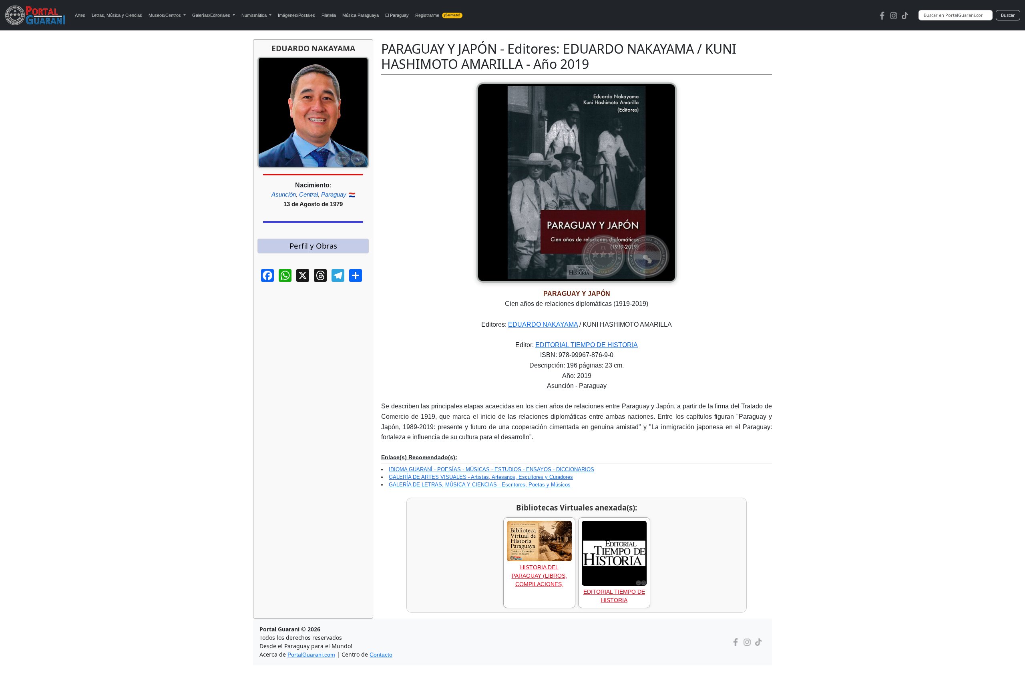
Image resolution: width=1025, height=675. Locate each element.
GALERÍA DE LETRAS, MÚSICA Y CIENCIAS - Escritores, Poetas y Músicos (480, 485)
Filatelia (329, 15)
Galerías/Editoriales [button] (211, 15)
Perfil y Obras (313, 246)
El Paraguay (397, 15)
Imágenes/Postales (296, 15)
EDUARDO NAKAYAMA (543, 324)
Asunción (283, 194)
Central (308, 194)
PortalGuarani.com (311, 654)
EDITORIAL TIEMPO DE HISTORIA (586, 345)
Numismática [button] (254, 15)
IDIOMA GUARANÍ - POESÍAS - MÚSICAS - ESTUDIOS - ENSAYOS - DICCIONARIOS (491, 469)
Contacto (381, 654)
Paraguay (333, 194)
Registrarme (437, 15)
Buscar (1008, 15)
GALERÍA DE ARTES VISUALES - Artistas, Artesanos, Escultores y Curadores (481, 477)
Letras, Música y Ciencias (117, 15)
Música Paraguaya (360, 15)
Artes (80, 15)
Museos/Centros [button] (165, 15)
